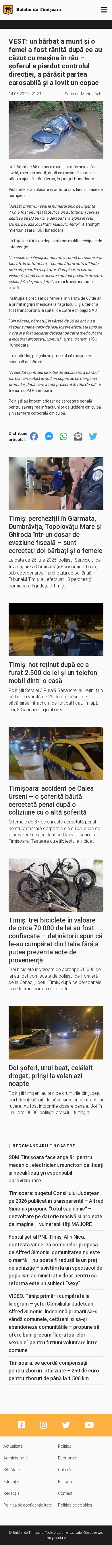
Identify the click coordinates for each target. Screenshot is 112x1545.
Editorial (65, 1481)
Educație (11, 1481)
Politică (65, 1446)
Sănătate (11, 1469)
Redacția (11, 1493)
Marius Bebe (92, 94)
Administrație (15, 1458)
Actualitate (12, 1446)
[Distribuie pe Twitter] (93, 436)
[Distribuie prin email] (78, 436)
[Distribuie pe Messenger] (49, 436)
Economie (67, 1458)
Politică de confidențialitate (27, 1505)
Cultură (64, 1469)
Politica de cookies (75, 1505)
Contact (65, 1493)
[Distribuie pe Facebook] (34, 436)
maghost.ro (56, 1538)
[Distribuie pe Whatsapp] (63, 436)
